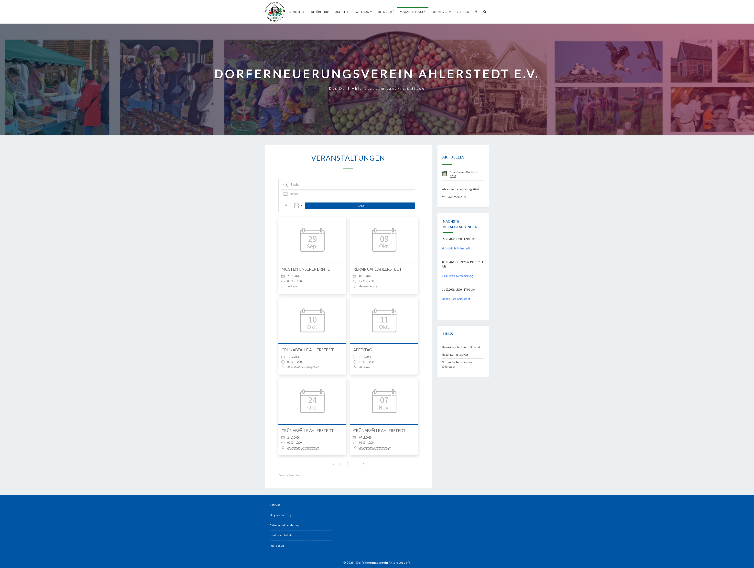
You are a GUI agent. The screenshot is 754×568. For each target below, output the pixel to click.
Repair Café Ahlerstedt (377, 269)
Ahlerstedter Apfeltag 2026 (460, 189)
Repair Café (386, 12)
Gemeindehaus (368, 286)
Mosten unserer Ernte (305, 269)
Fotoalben (439, 12)
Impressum (277, 545)
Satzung (275, 505)
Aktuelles (342, 12)
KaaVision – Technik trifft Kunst (461, 347)
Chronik (463, 12)
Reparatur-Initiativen (455, 354)
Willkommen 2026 (454, 197)
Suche (359, 206)
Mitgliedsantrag (280, 515)
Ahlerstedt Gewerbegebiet (302, 367)
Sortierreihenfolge (286, 205)
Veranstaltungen (412, 12)
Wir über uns (320, 12)
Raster (296, 205)
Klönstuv (292, 286)
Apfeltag (362, 12)
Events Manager (296, 475)
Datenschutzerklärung (285, 525)
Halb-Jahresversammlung (457, 276)
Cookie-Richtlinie (281, 535)
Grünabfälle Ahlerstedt (307, 349)
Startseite (297, 12)
